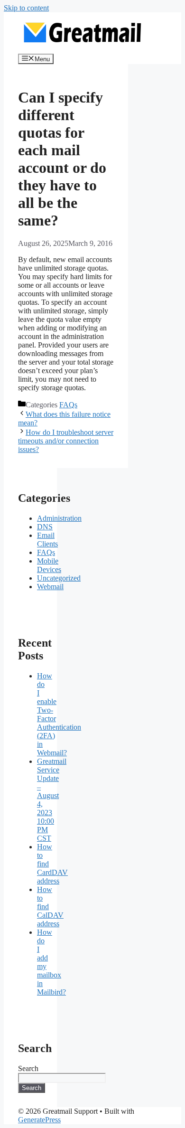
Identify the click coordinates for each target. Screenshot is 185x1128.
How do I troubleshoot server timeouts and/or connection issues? (65, 440)
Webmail (50, 587)
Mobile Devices (49, 565)
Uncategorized (59, 578)
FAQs (68, 405)
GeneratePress (39, 1120)
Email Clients (47, 539)
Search (28, 1068)
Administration (59, 518)
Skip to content (26, 8)
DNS (45, 527)
